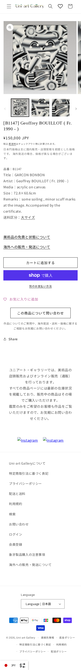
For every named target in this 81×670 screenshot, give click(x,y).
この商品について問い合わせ (40, 313)
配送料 (12, 143)
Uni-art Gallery (25, 637)
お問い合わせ (19, 524)
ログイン (15, 534)
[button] (9, 6)
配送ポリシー (59, 651)
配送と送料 (17, 493)
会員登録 (15, 544)
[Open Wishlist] (60, 6)
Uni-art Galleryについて (27, 463)
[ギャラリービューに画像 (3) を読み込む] (61, 108)
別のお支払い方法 (40, 286)
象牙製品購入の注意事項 (27, 554)
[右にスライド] (76, 109)
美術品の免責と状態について (26, 237)
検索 (12, 514)
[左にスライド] (5, 109)
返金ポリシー (67, 637)
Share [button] (13, 339)
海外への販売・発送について (26, 246)
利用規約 (15, 503)
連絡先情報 (47, 637)
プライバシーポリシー (25, 483)
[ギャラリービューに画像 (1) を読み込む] (20, 108)
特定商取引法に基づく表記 (28, 473)
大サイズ (28, 217)
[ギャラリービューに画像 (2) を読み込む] (40, 108)
